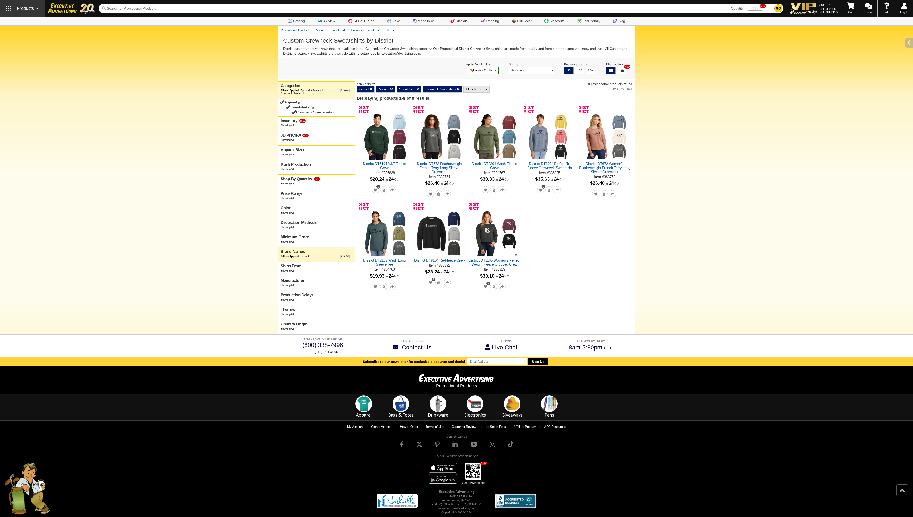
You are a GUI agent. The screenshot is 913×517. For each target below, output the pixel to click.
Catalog (299, 21)
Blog (621, 21)
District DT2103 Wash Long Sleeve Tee (384, 262)
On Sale (462, 21)
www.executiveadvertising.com (456, 508)
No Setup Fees (495, 426)
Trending (492, 21)
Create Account (381, 426)
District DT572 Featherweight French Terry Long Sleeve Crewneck (439, 168)
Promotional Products (296, 30)
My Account (355, 426)
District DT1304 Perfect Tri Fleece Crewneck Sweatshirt (549, 166)
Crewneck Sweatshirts (366, 30)
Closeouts (556, 21)
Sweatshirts (338, 30)
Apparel (321, 30)
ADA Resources (555, 426)
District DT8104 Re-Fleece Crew (439, 260)
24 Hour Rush (363, 21)
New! (396, 21)
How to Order (409, 426)
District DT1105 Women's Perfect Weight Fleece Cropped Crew (494, 262)
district (392, 30)
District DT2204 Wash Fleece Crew (494, 166)
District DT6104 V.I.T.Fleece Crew (384, 166)
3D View (329, 21)
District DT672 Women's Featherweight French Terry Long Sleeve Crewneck (604, 168)
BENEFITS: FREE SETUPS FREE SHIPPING (828, 8)
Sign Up (538, 361)
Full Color (524, 21)
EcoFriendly (591, 21)
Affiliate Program (525, 426)
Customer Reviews (465, 426)
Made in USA (427, 21)
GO (778, 8)
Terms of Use (435, 426)
